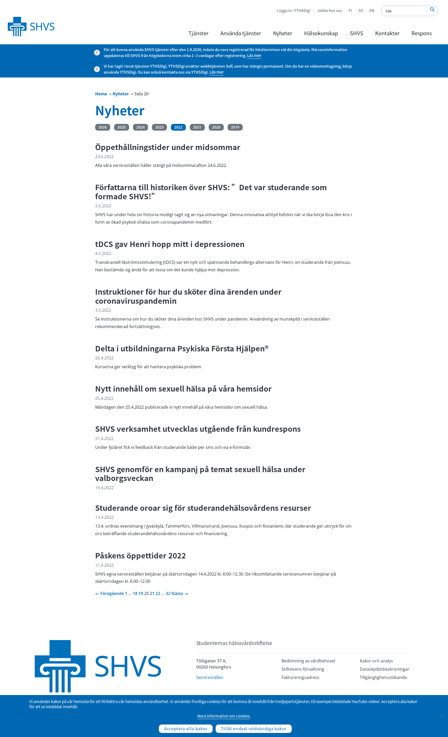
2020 (216, 127)
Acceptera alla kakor (185, 728)
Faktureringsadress (300, 677)
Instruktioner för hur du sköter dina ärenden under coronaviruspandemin (188, 296)
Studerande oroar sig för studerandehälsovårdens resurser (203, 507)
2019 (235, 127)
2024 (140, 127)
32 (168, 593)
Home (101, 93)
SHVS (356, 33)
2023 (159, 127)
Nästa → (179, 593)
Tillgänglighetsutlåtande (383, 677)
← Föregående (109, 593)
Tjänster (198, 33)
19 (140, 593)
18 (135, 593)
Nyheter (282, 33)
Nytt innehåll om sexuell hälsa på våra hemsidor (183, 388)
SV (361, 10)
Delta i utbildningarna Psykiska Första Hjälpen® (182, 348)
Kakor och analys (376, 661)
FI (350, 10)
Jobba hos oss (329, 10)
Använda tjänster (240, 33)
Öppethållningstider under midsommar (167, 147)
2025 (121, 127)
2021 (197, 127)
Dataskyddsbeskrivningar (384, 669)
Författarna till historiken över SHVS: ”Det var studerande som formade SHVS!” (211, 192)
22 (158, 593)
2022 (178, 127)
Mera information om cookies (223, 716)
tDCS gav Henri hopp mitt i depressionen (169, 244)
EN (371, 10)
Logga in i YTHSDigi (293, 10)
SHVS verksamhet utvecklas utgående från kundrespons (198, 428)
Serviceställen (209, 677)
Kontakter (387, 33)
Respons (421, 33)
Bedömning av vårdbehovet (308, 661)
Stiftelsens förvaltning (303, 669)
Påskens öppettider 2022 (140, 555)
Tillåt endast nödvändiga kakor (253, 728)
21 (152, 593)
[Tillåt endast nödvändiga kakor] (441, 716)
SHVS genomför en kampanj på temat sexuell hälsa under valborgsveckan (200, 474)
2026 (103, 127)
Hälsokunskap (321, 33)
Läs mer (254, 55)
